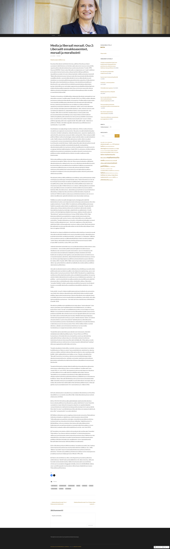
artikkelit (54, 485)
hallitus (103, 146)
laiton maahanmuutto (108, 154)
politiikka (54, 488)
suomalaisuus (116, 170)
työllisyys (109, 175)
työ (106, 175)
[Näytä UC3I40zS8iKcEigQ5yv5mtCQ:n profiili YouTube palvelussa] (104, 47)
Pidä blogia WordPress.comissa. (59, 546)
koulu (102, 152)
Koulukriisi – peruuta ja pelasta (108, 82)
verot (117, 177)
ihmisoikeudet (109, 148)
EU (113, 144)
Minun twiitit (103, 53)
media (78, 485)
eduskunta (110, 142)
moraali (85, 485)
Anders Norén (77, 546)
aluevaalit (102, 142)
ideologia (103, 148)
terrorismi (110, 173)
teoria (61, 488)
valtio (114, 177)
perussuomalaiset (111, 163)
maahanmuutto (113, 157)
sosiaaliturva (111, 170)
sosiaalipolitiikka (104, 170)
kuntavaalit (116, 152)
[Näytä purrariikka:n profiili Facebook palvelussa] (101, 47)
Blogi (59, 35)
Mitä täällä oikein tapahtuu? (107, 88)
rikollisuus (113, 166)
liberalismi (71, 485)
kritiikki (112, 152)
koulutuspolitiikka (106, 152)
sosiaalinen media (109, 168)
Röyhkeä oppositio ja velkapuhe (108, 91)
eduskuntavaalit (105, 144)
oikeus (91, 485)
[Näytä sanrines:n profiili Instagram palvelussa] (103, 47)
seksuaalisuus (103, 168)
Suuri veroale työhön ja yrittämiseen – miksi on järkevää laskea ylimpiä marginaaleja (109, 98)
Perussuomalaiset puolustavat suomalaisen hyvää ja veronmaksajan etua (110, 106)
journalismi (63, 485)
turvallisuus (116, 173)
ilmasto (114, 148)
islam (117, 148)
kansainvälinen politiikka (109, 150)
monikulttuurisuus (109, 160)
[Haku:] (110, 135)
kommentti (90, 525)
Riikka (53, 35)
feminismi (116, 144)
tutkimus (68, 488)
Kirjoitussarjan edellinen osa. (57, 60)
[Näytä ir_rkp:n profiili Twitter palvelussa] (102, 47)
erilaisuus (110, 144)
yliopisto (111, 179)
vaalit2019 (110, 177)
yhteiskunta (105, 180)
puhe (109, 166)
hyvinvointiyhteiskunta (109, 146)
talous (103, 173)
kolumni (115, 150)
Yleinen (55, 481)
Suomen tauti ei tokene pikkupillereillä (109, 77)
